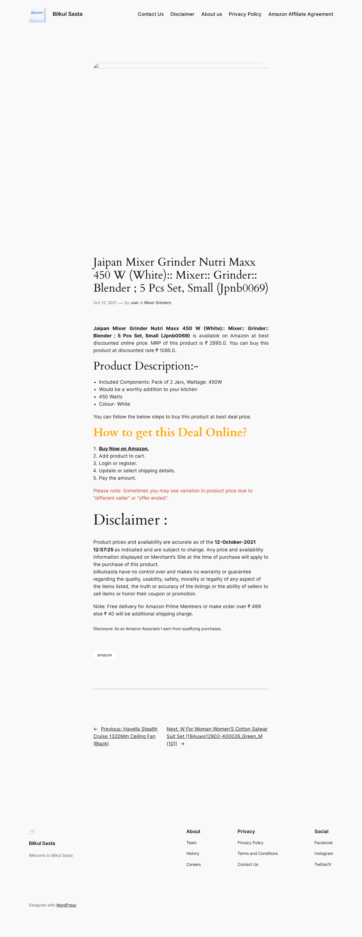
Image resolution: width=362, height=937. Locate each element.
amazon (104, 654)
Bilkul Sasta (68, 13)
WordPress (66, 905)
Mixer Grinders (157, 302)
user (135, 302)
